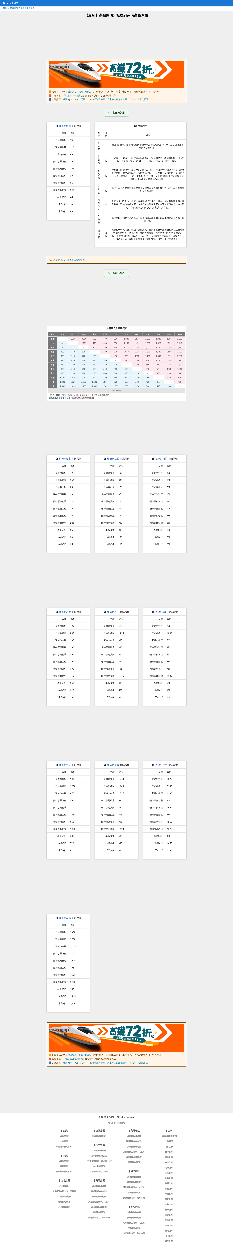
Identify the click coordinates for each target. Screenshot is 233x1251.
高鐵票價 (14, 8)
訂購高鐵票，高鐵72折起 (78, 91)
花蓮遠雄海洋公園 (96, 99)
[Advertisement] (116, 38)
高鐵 (5, 8)
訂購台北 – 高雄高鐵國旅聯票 (70, 259)
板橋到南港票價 (27, 8)
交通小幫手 (12, 2)
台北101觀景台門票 (139, 99)
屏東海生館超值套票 (117, 99)
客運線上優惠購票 (74, 95)
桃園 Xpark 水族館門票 (74, 99)
